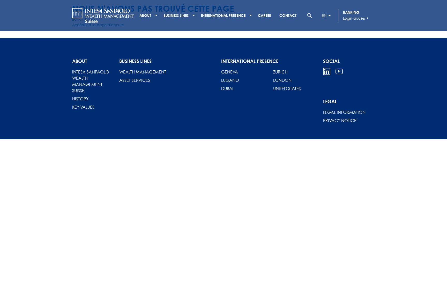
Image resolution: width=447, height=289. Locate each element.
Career (264, 15)
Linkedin (326, 71)
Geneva (229, 72)
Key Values (83, 107)
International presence (223, 15)
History (80, 98)
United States (287, 88)
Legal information (344, 112)
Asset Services (134, 80)
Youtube (339, 71)
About (145, 15)
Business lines (176, 15)
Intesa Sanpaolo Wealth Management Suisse (90, 81)
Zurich (280, 72)
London (282, 80)
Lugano (230, 80)
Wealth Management (142, 72)
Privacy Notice (339, 120)
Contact (287, 15)
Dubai (227, 88)
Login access (356, 18)
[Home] (103, 15)
